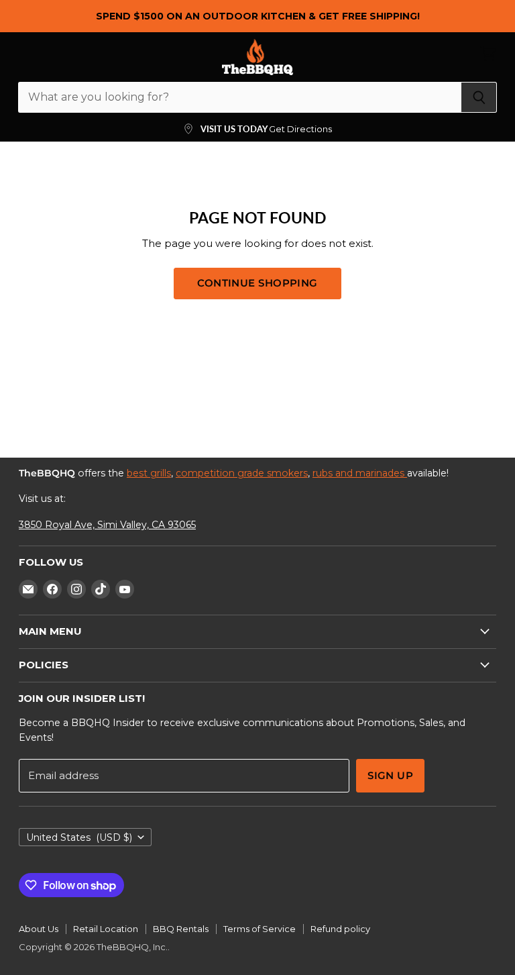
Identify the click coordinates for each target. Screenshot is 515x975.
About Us (38, 928)
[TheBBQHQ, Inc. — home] (258, 57)
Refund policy (340, 928)
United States (79, 837)
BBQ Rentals (181, 928)
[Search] (479, 97)
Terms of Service (259, 928)
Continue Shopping (257, 283)
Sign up (390, 776)
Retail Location (105, 928)
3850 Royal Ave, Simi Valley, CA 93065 (107, 525)
